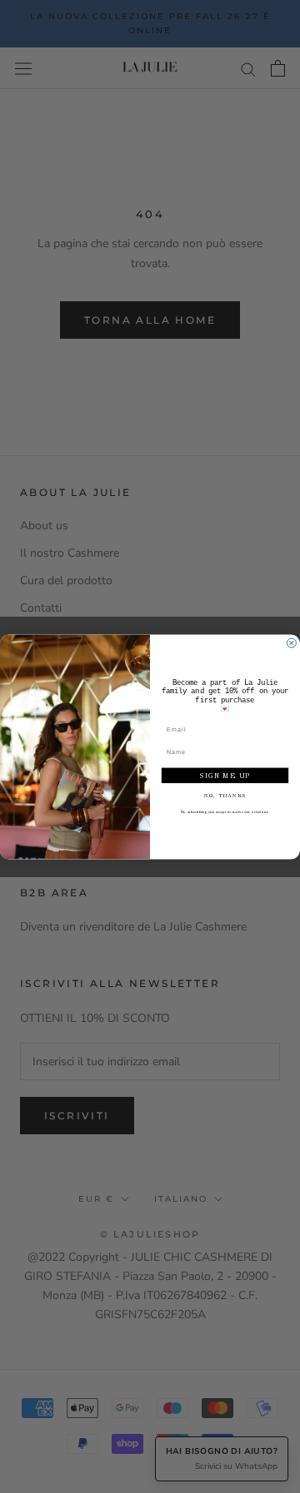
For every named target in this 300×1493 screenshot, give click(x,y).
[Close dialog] (291, 642)
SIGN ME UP (224, 775)
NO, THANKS (225, 794)
